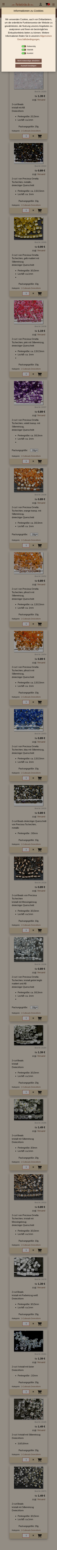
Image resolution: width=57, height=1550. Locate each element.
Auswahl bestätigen (28, 66)
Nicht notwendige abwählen (28, 61)
